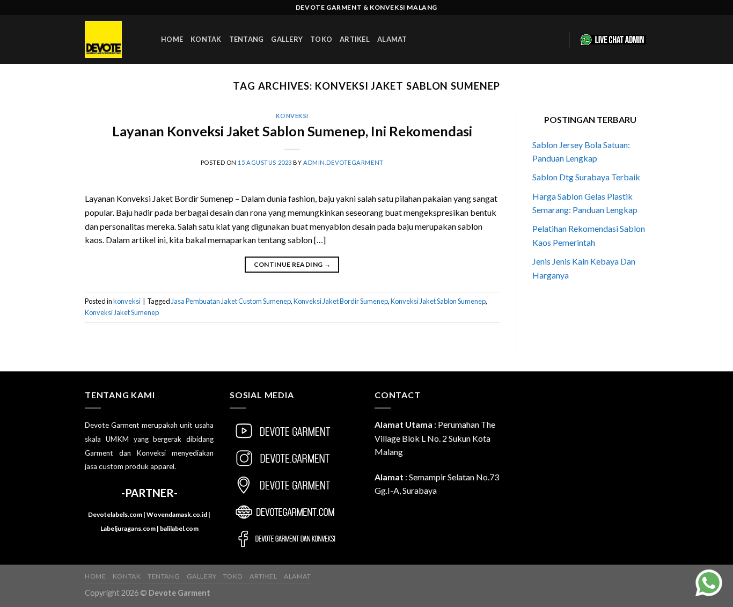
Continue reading (292, 264)
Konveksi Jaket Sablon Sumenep (438, 301)
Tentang (246, 39)
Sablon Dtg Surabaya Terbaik (586, 177)
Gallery (287, 39)
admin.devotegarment (343, 162)
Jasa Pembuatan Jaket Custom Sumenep (231, 301)
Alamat (392, 39)
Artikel (355, 39)
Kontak (206, 39)
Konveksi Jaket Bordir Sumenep (341, 301)
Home (172, 39)
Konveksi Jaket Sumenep (122, 312)
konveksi (292, 115)
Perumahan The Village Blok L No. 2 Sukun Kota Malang (435, 438)
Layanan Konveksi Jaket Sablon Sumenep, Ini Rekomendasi (292, 131)
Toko (321, 39)
